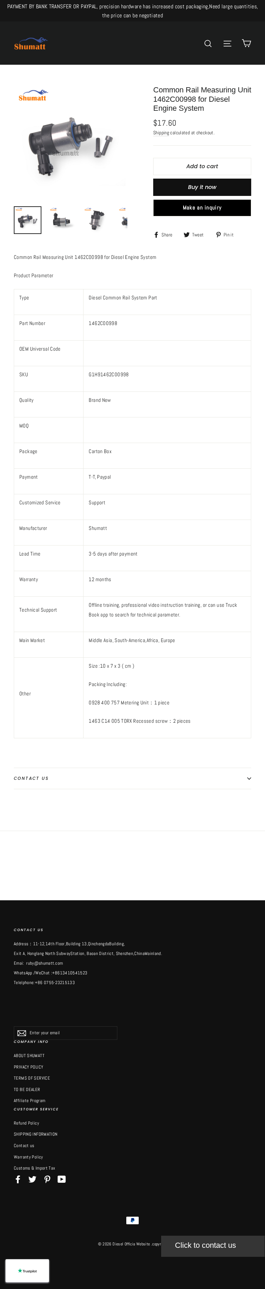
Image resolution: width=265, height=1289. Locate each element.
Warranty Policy (28, 1157)
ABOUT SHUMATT (29, 1055)
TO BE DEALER (27, 1089)
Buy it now (202, 187)
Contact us (31, 778)
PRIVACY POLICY (28, 1067)
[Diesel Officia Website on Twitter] (32, 1179)
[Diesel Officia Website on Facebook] (18, 1179)
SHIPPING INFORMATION (36, 1134)
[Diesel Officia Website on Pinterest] (47, 1179)
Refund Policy (26, 1123)
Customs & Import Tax (35, 1168)
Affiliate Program (29, 1100)
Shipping (161, 133)
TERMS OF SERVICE (32, 1078)
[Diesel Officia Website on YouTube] (62, 1179)
